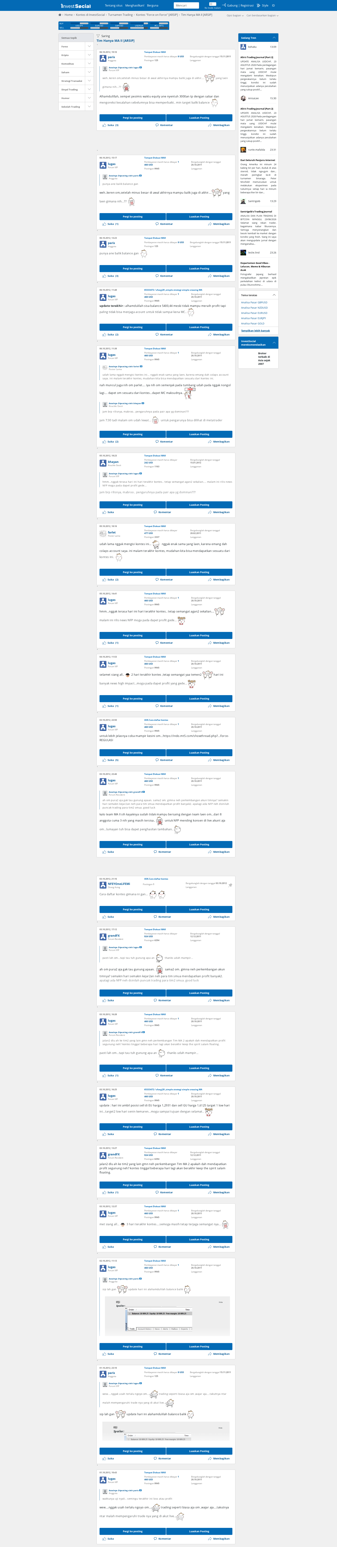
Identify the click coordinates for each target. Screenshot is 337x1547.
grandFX (114, 936)
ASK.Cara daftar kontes (156, 720)
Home (69, 15)
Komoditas (67, 63)
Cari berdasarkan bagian (261, 15)
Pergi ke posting (133, 117)
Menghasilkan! (134, 5)
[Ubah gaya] (258, 5)
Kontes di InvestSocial (90, 15)
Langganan (195, 60)
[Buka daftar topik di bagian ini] (89, 46)
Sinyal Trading (69, 89)
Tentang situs (114, 5)
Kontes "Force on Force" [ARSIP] (157, 15)
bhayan (113, 462)
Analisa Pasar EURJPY (253, 318)
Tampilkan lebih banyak (255, 330)
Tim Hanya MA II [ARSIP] (115, 40)
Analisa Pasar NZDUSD (254, 307)
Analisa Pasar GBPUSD (254, 302)
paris (111, 57)
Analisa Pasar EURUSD (254, 313)
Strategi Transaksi (71, 81)
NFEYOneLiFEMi (119, 884)
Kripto (65, 55)
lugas (111, 164)
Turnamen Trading (120, 15)
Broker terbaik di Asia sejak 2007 (264, 358)
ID (273, 5)
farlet (112, 532)
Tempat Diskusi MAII (155, 52)
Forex (64, 46)
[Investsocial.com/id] (75, 5)
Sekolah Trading (70, 106)
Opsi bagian (234, 15)
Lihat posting (140, 67)
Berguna (152, 5)
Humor (65, 98)
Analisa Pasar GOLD (252, 323)
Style (265, 5)
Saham (65, 72)
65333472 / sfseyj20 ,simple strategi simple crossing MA (173, 290)
